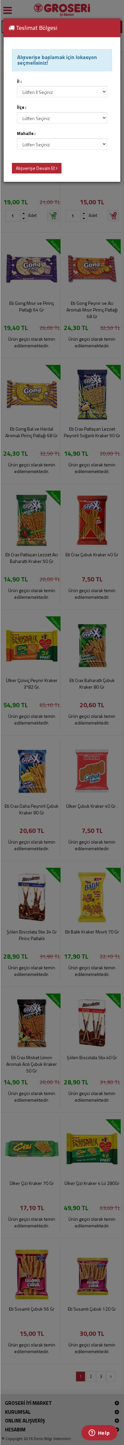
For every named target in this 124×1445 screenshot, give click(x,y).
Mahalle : (26, 133)
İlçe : (21, 107)
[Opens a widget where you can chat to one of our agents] (99, 1433)
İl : (19, 81)
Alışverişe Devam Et (36, 168)
